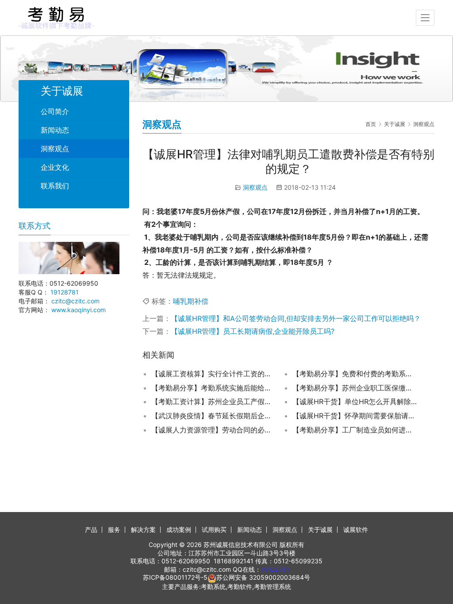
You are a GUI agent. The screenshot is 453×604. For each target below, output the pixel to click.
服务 (114, 529)
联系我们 (55, 185)
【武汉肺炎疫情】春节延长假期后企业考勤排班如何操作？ (213, 415)
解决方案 (143, 529)
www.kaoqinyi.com (78, 309)
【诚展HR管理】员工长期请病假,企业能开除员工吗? (252, 331)
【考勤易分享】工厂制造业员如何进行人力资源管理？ (354, 429)
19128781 (64, 292)
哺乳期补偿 (190, 301)
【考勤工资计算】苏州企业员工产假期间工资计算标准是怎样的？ (213, 401)
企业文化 (55, 167)
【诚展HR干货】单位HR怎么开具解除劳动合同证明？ (354, 401)
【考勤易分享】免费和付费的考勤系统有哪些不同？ (354, 373)
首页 (370, 124)
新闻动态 (55, 130)
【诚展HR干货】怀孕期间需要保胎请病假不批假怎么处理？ (354, 415)
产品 (91, 529)
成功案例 (178, 529)
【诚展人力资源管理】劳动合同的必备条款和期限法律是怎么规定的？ (213, 429)
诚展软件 (355, 529)
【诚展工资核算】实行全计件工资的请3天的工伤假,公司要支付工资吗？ (213, 373)
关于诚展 (320, 529)
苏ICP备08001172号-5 (175, 577)
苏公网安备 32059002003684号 (263, 577)
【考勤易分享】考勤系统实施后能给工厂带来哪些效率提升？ (213, 387)
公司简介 (55, 111)
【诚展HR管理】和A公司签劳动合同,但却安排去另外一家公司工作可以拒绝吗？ (296, 318)
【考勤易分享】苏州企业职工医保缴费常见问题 (354, 387)
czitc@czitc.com (75, 301)
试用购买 (214, 529)
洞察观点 (255, 187)
